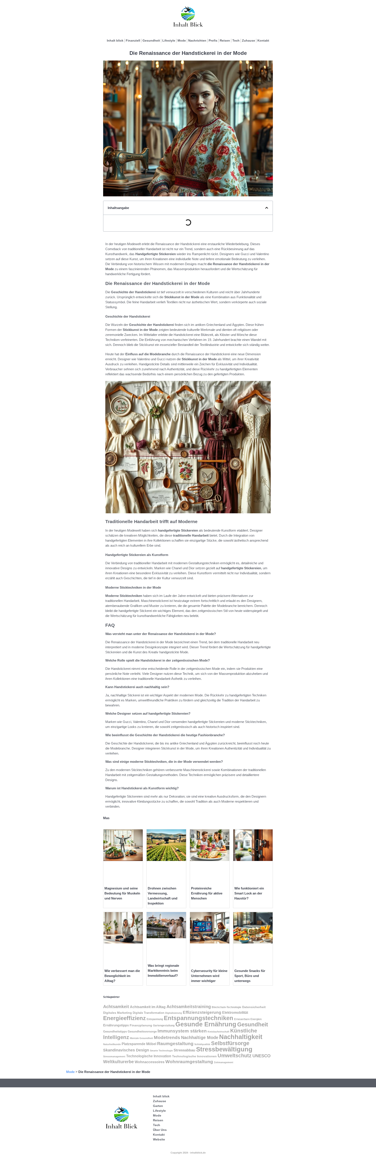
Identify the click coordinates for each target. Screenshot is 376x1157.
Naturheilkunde (112, 1044)
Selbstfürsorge (230, 1043)
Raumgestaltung (175, 1043)
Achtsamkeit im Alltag (148, 1007)
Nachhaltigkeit (240, 1036)
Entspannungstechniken (198, 1018)
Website (159, 1139)
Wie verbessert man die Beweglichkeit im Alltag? (122, 976)
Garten (158, 1106)
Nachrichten (197, 40)
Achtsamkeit (116, 1006)
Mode (182, 40)
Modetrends (167, 1037)
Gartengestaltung (164, 1025)
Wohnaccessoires (149, 1062)
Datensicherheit (254, 1007)
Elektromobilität (235, 1012)
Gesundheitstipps (115, 1031)
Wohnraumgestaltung (189, 1061)
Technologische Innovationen (194, 1056)
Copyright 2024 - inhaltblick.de (188, 1152)
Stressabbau (184, 1050)
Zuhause (248, 40)
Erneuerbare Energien (248, 1019)
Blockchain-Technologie (226, 1007)
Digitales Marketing (117, 1012)
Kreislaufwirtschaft (218, 1031)
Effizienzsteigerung (202, 1012)
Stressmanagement (114, 1056)
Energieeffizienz (124, 1018)
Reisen (225, 40)
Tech (236, 40)
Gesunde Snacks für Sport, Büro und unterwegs (249, 976)
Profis (213, 40)
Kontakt (263, 40)
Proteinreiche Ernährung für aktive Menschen (206, 893)
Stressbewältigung (224, 1049)
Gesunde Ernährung (205, 1024)
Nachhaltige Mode (199, 1037)
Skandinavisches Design (126, 1050)
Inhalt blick (115, 40)
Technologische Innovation (148, 1056)
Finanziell (133, 40)
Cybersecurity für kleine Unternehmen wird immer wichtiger (209, 976)
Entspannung (155, 1019)
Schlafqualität (202, 1044)
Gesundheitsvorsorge (142, 1031)
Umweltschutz (235, 1055)
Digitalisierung (173, 1013)
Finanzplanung (141, 1025)
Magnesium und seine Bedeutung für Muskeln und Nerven (122, 893)
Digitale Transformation (148, 1012)
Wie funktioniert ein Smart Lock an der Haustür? (249, 893)
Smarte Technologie (161, 1050)
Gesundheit (151, 40)
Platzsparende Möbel (139, 1044)
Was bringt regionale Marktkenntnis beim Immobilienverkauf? (163, 970)
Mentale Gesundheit (141, 1038)
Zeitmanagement (223, 1062)
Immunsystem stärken (182, 1030)
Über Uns (160, 1130)
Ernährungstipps (116, 1025)
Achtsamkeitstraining (188, 1006)
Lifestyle (168, 40)
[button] (266, 207)
